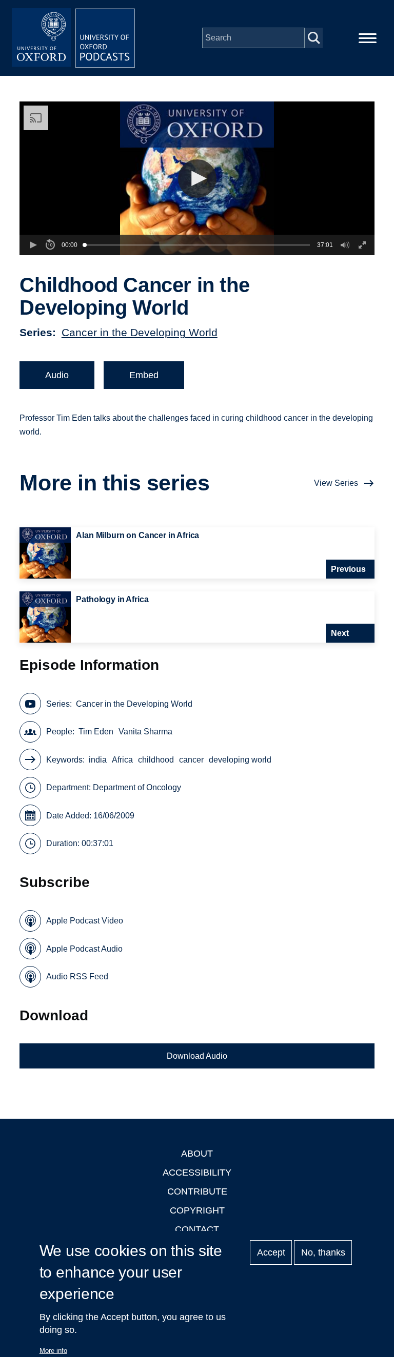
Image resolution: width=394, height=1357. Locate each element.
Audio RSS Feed (77, 976)
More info (53, 1350)
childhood (156, 759)
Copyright (197, 1210)
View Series (336, 483)
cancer (191, 759)
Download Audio (197, 1056)
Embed (144, 375)
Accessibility (197, 1172)
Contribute (197, 1191)
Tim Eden (95, 731)
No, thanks (323, 1252)
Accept (271, 1252)
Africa (122, 759)
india (98, 759)
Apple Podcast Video (84, 920)
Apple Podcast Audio (84, 948)
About (197, 1153)
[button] (197, 178)
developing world (240, 759)
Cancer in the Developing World (140, 332)
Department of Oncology (137, 787)
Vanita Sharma (145, 731)
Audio (57, 375)
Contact (197, 1229)
